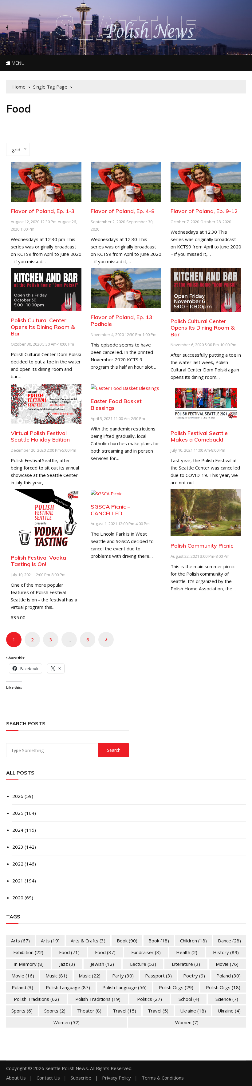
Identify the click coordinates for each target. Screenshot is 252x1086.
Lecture (143, 964)
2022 (17, 864)
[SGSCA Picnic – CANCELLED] (106, 493)
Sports (22, 1011)
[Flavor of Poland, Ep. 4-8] (126, 181)
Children (193, 940)
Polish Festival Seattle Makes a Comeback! (199, 436)
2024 (17, 830)
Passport (158, 976)
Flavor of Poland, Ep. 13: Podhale (122, 320)
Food (69, 952)
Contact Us (48, 1078)
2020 (17, 897)
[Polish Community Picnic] (206, 512)
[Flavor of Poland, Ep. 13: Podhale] (126, 287)
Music (56, 976)
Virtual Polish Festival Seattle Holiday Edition (40, 436)
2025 (17, 813)
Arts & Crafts (88, 940)
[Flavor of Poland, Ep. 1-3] (46, 181)
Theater (89, 1011)
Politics (149, 999)
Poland (228, 976)
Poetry (194, 976)
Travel (124, 1011)
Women (66, 1022)
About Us (16, 1078)
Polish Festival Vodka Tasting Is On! (38, 561)
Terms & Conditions (163, 1078)
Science (226, 999)
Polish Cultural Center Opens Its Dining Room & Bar (43, 327)
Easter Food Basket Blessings (116, 404)
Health (186, 952)
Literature (186, 964)
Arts (20, 940)
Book (127, 940)
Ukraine (193, 1011)
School (189, 999)
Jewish (102, 964)
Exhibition (28, 952)
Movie (227, 964)
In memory (29, 964)
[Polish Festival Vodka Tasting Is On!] (46, 518)
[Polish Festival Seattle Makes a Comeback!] (206, 403)
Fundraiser (146, 952)
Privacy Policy (116, 1078)
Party (123, 976)
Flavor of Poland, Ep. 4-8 (123, 211)
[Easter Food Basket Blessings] (125, 387)
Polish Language (68, 987)
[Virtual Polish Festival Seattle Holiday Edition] (46, 403)
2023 (17, 847)
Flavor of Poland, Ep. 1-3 (43, 211)
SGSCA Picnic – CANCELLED (110, 510)
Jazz (67, 964)
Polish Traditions (36, 999)
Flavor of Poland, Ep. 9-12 (204, 211)
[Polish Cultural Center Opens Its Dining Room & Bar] (46, 289)
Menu (17, 63)
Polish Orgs (176, 987)
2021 (17, 881)
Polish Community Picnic (202, 545)
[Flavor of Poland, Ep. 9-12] (206, 181)
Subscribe (81, 1078)
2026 (17, 796)
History (226, 952)
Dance (229, 940)
